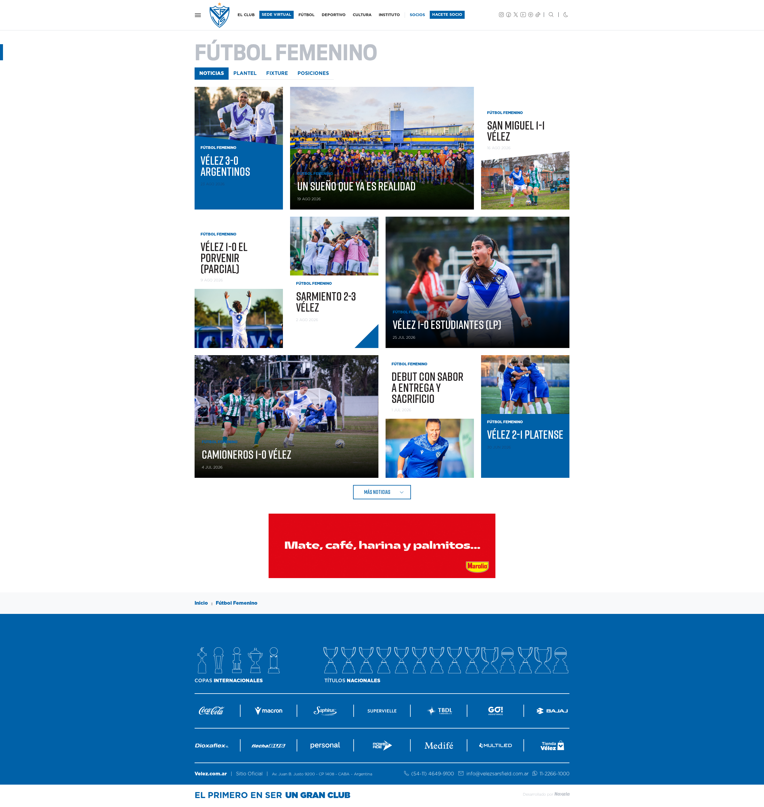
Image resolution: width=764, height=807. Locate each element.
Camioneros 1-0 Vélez (246, 454)
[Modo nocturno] (561, 15)
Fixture (277, 73)
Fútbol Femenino (237, 603)
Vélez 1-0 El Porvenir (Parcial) (224, 257)
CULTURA (362, 15)
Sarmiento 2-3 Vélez (326, 301)
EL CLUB (246, 15)
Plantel (245, 73)
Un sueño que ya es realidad (356, 186)
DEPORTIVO (334, 15)
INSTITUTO (389, 15)
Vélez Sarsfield (220, 15)
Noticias (211, 73)
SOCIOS (417, 15)
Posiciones (313, 73)
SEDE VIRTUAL (276, 15)
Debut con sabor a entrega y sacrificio (427, 387)
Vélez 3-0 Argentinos (225, 165)
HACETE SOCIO (447, 15)
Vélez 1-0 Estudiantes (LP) (447, 324)
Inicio (201, 603)
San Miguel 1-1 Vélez (516, 130)
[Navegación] (198, 15)
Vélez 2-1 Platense (525, 434)
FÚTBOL (306, 15)
